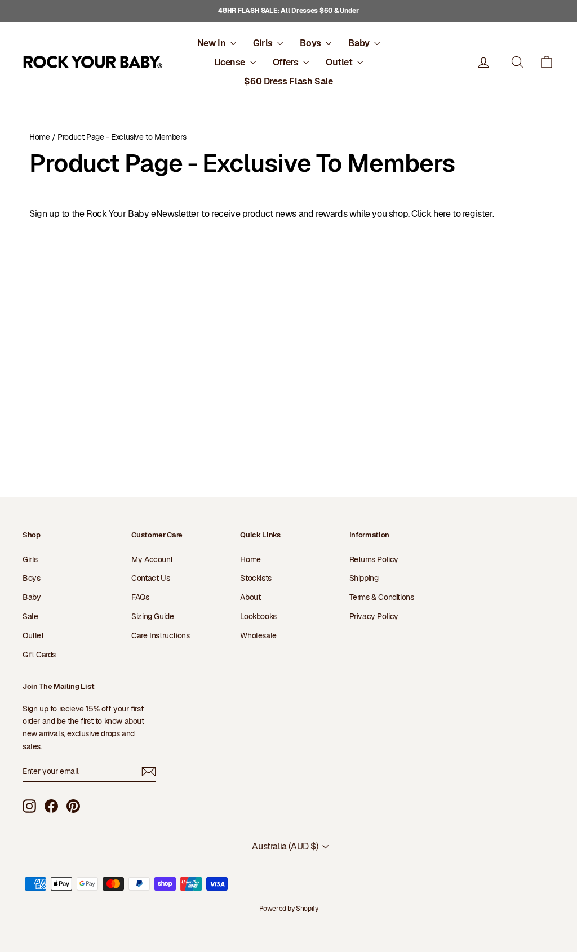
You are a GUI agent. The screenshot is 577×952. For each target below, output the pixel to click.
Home (39, 137)
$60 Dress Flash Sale (288, 81)
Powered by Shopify (288, 908)
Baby (359, 43)
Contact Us (150, 578)
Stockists (255, 578)
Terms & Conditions (381, 597)
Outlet (340, 62)
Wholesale (258, 635)
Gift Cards (39, 655)
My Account (151, 559)
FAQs (140, 597)
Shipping (364, 578)
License (230, 62)
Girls (264, 43)
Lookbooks (258, 616)
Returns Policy (373, 559)
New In (212, 43)
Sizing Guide (152, 616)
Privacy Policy (373, 616)
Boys (311, 43)
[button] (546, 62)
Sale (30, 616)
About (250, 597)
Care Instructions (160, 635)
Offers (286, 62)
